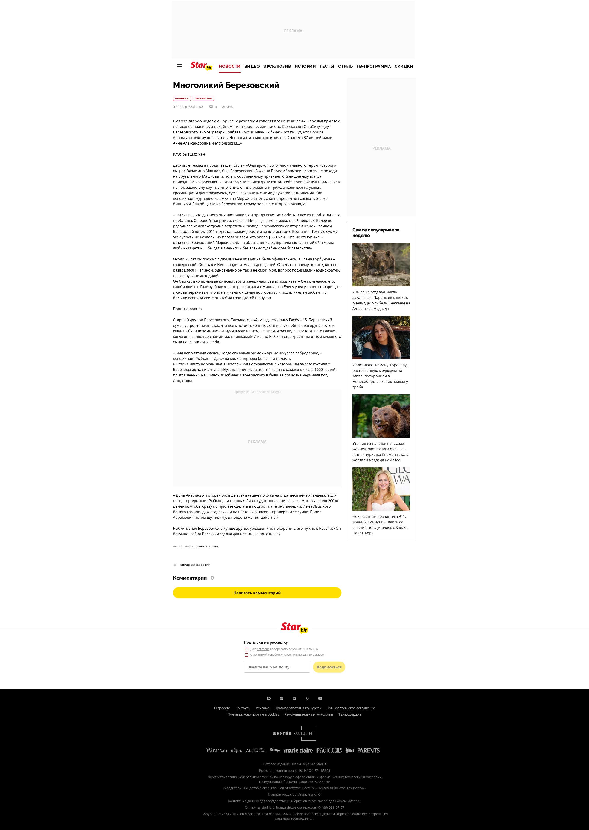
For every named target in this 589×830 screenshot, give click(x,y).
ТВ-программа (373, 66)
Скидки (404, 66)
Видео (252, 66)
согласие (263, 649)
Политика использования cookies (253, 714)
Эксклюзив (277, 66)
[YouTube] (320, 698)
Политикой (260, 654)
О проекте (222, 708)
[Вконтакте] (294, 698)
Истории (305, 66)
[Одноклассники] (307, 698)
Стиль (345, 66)
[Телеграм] (281, 698)
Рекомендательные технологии (309, 714)
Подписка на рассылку (266, 642)
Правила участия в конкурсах (298, 708)
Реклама (262, 708)
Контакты (243, 708)
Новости (230, 66)
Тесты (327, 66)
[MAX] (269, 698)
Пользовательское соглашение (351, 708)
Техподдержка (349, 714)
